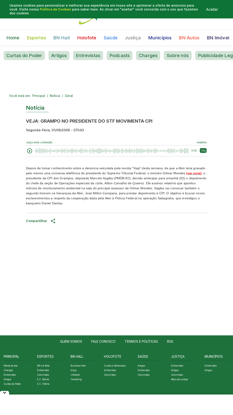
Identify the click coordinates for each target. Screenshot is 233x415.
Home (13, 37)
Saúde (111, 37)
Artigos (59, 55)
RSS (170, 341)
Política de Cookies (55, 9)
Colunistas (43, 374)
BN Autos (189, 37)
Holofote (86, 37)
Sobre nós (178, 55)
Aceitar (212, 9)
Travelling (76, 379)
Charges (148, 55)
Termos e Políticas (141, 341)
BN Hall (61, 37)
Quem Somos (71, 341)
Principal (38, 96)
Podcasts (119, 55)
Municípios (160, 37)
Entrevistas (88, 55)
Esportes (36, 37)
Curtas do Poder (24, 55)
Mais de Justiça (179, 379)
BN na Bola (43, 365)
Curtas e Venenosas (115, 365)
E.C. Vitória (43, 383)
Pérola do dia (11, 365)
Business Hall (78, 365)
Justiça (133, 37)
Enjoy (74, 370)
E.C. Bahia (43, 379)
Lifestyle (75, 374)
